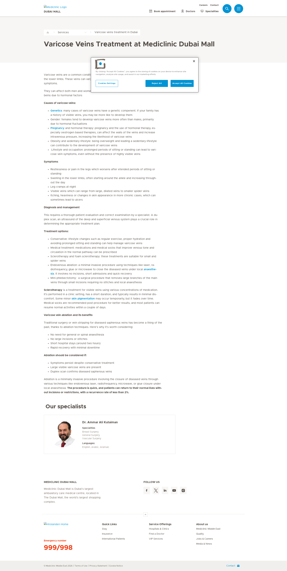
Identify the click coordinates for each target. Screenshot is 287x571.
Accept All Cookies (182, 83)
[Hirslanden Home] (73, 526)
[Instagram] (183, 490)
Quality (200, 534)
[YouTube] (174, 490)
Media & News (204, 544)
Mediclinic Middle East (208, 529)
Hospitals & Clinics (159, 529)
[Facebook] (147, 490)
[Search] (227, 8)
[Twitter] (156, 490)
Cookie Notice (116, 566)
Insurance (107, 534)
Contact (214, 5)
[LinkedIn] (165, 490)
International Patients (113, 539)
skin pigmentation (83, 298)
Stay (104, 529)
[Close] (194, 61)
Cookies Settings (106, 83)
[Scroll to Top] (145, 514)
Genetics (56, 110)
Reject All (157, 83)
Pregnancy (57, 128)
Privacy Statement (98, 566)
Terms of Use (81, 566)
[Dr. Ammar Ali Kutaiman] (62, 433)
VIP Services (156, 539)
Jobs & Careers (204, 539)
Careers (203, 5)
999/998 (58, 547)
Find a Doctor (156, 534)
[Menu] (238, 8)
